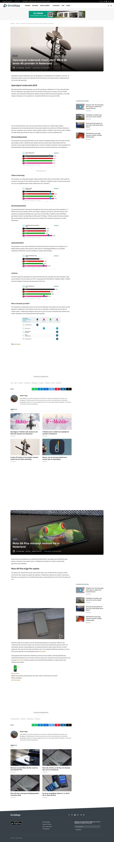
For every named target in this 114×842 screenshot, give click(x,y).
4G (12, 383)
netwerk (21, 383)
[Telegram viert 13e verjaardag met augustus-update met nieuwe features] (80, 107)
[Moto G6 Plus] (15, 671)
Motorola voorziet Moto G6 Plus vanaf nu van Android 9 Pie (24, 769)
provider (41, 383)
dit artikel (21, 660)
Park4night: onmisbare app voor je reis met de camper (36, 1)
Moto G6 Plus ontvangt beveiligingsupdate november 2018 (24, 794)
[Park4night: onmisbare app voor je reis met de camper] (80, 117)
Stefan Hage (21, 67)
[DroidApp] (11, 6)
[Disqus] (41, 486)
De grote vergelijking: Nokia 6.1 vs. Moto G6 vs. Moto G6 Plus (55, 794)
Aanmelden (78, 829)
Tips (62, 5)
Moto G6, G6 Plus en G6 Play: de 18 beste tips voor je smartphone (56, 769)
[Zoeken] (111, 5)
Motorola (37, 718)
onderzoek (27, 383)
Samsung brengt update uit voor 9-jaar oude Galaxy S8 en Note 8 (94, 125)
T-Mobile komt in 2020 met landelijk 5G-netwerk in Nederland (55, 433)
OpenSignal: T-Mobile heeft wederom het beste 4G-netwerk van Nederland (24, 433)
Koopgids (56, 5)
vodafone (58, 383)
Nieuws (27, 5)
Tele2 (53, 383)
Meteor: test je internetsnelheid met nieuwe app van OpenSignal (54, 458)
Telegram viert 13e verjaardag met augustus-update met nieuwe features (94, 106)
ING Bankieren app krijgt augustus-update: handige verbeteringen (94, 135)
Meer (68, 5)
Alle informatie (15, 680)
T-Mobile (47, 383)
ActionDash (42, 651)
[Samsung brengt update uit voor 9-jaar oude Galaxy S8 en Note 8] (80, 125)
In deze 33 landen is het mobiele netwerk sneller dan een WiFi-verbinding (24, 458)
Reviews (35, 5)
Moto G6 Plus (15, 673)
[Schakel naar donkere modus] (109, 5)
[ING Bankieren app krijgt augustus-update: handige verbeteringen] (80, 135)
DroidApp (12, 23)
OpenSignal (34, 383)
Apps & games (44, 5)
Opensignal (17, 344)
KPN (16, 383)
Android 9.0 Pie (15, 718)
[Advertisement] (41, 111)
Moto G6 (23, 718)
